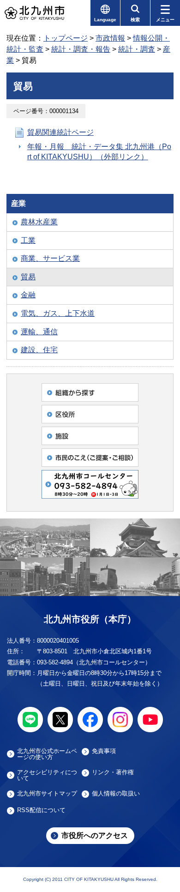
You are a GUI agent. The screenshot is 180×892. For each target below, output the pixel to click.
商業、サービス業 (50, 258)
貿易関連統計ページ (60, 132)
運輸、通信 (39, 332)
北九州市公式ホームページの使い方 (47, 754)
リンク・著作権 (113, 772)
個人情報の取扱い (116, 793)
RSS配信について (41, 810)
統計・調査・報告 (80, 49)
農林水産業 (39, 222)
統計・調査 (136, 49)
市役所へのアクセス (94, 835)
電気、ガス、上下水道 (58, 313)
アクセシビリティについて (47, 775)
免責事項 (104, 751)
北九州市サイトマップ (47, 793)
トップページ (65, 38)
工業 (28, 240)
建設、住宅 (39, 350)
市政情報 (110, 38)
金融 (28, 295)
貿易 (28, 277)
